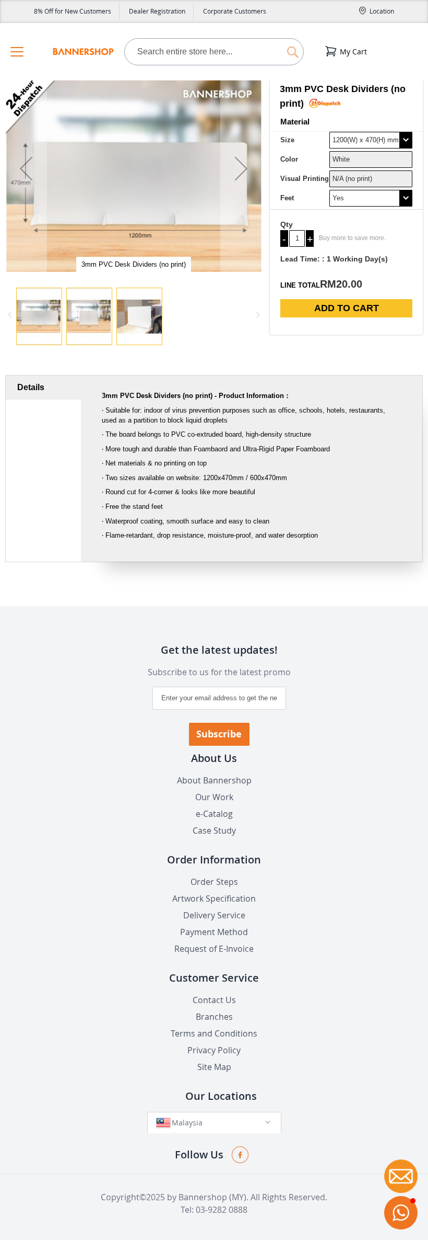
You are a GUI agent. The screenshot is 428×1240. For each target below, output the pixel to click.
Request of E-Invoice (214, 948)
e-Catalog (214, 814)
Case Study (214, 830)
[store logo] (83, 52)
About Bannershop (214, 780)
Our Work (214, 797)
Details (30, 387)
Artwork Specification (214, 898)
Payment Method (214, 932)
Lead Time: (300, 259)
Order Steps (214, 882)
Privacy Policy (214, 1050)
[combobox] (214, 51)
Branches (214, 1016)
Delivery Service (214, 915)
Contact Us (214, 1000)
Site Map (214, 1067)
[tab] (43, 388)
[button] (26, 176)
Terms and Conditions (214, 1033)
